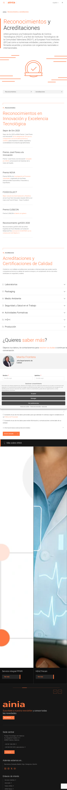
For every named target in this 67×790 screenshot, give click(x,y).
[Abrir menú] (4, 3)
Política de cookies (24, 406)
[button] (56, 3)
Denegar (33, 398)
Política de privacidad (35, 406)
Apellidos (37, 375)
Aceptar (33, 393)
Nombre (5, 375)
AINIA (4, 12)
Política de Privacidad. (11, 417)
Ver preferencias (33, 403)
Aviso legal (44, 406)
